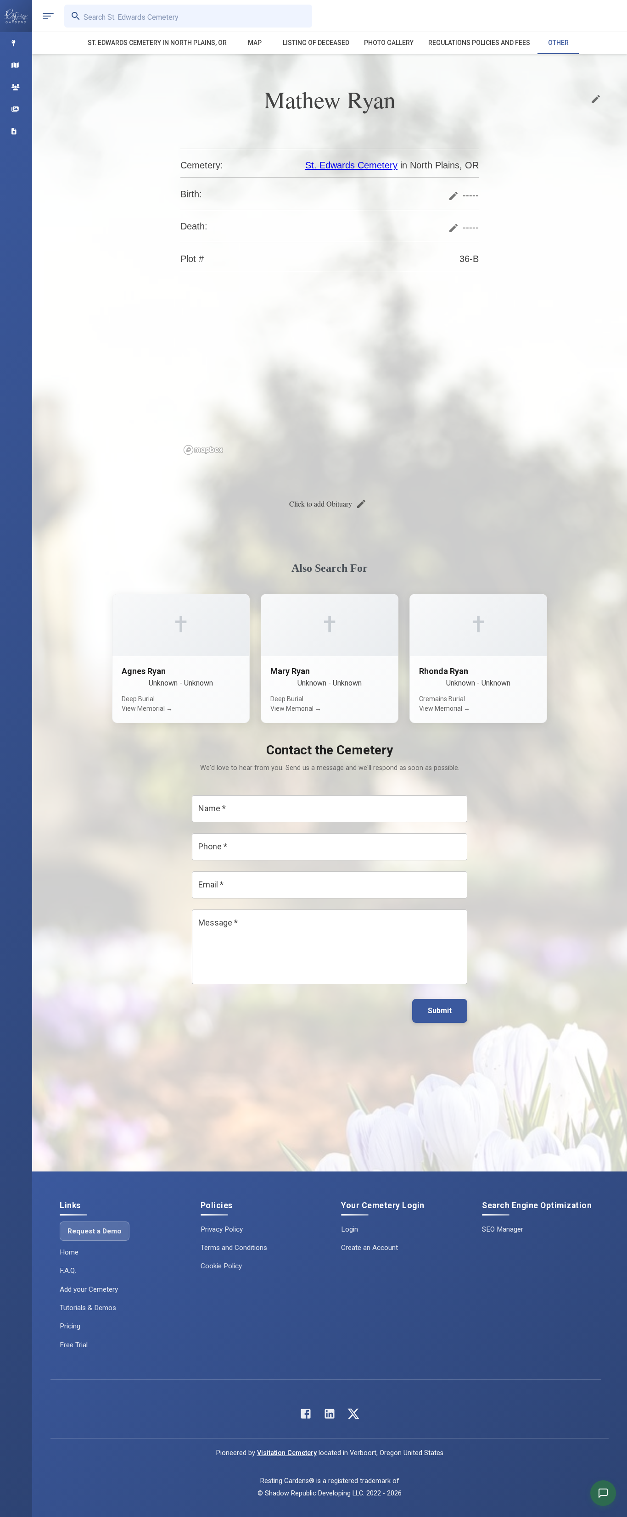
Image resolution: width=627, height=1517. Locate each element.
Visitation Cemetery (287, 1453)
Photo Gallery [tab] (389, 42)
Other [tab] (558, 42)
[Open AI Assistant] (603, 1493)
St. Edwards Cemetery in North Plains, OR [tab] (157, 42)
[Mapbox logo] (203, 450)
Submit (440, 1010)
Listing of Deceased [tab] (316, 42)
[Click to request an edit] (596, 99)
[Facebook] (305, 1415)
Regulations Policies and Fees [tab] (479, 42)
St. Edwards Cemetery (351, 165)
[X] (353, 1415)
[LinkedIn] (329, 1415)
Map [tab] (255, 42)
